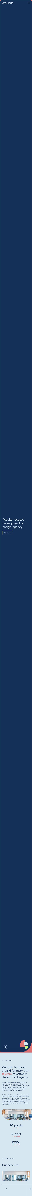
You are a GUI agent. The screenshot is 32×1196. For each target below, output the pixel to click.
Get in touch (7, 532)
